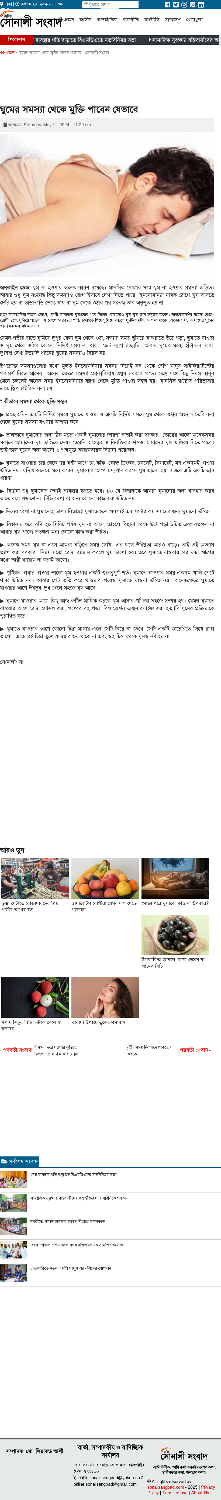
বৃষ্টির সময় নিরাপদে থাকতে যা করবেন (169, 1051)
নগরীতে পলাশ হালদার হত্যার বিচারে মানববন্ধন (67, 1221)
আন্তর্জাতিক (107, 20)
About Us (200, 1493)
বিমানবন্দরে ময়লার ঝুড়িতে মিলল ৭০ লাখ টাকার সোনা (39, 1051)
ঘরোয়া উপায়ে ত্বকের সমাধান (98, 1022)
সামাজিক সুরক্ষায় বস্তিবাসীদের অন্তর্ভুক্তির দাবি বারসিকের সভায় (79, 1198)
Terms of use (175, 1493)
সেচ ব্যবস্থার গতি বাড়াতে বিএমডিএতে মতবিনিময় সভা (59, 40)
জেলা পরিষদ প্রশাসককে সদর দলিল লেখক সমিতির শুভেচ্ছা (77, 1245)
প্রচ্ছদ (69, 20)
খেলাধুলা (194, 20)
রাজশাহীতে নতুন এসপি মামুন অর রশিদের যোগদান (70, 1268)
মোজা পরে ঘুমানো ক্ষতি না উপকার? (175, 903)
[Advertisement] (98, 81)
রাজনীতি (131, 20)
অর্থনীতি (152, 20)
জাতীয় (86, 20)
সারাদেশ (173, 20)
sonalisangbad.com (165, 1487)
